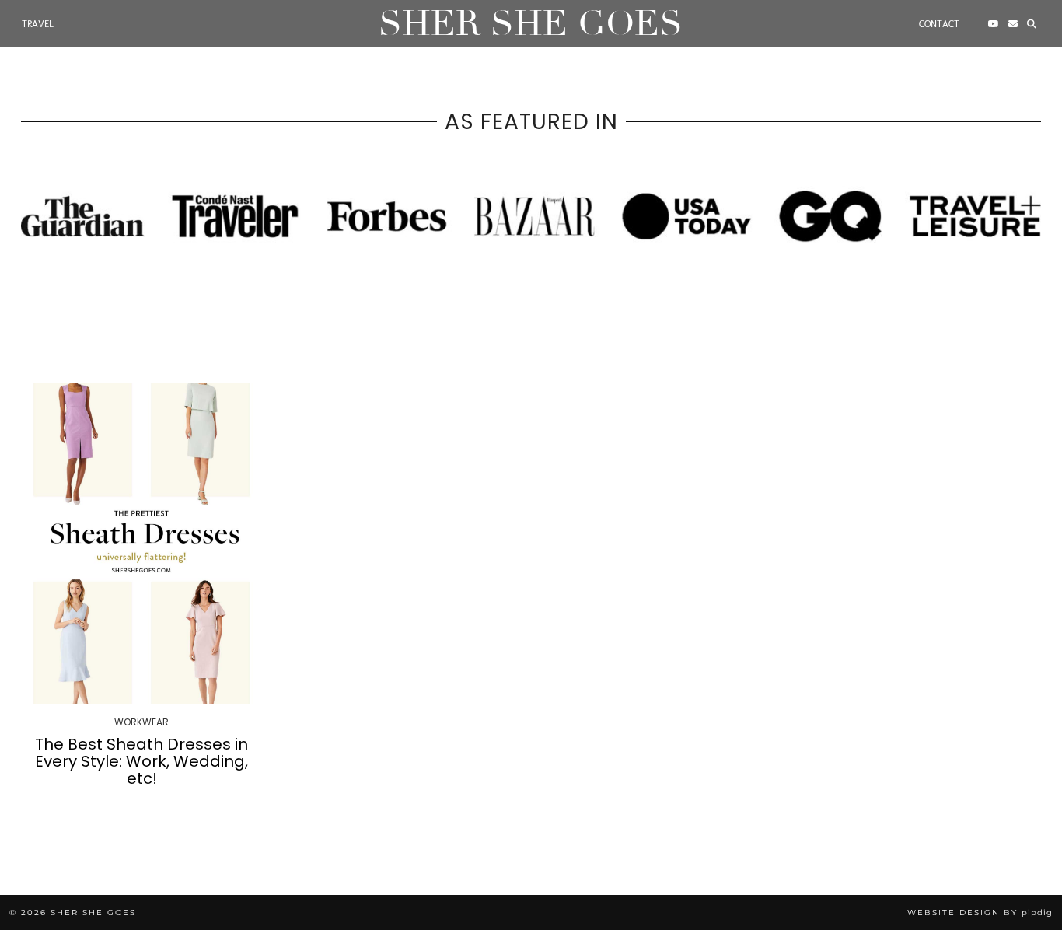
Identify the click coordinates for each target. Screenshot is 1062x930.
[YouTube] (993, 24)
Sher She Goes (531, 23)
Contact (939, 24)
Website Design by (980, 912)
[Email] (1013, 24)
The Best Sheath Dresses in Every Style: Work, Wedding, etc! (141, 761)
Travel (38, 24)
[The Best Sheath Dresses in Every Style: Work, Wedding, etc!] (141, 543)
